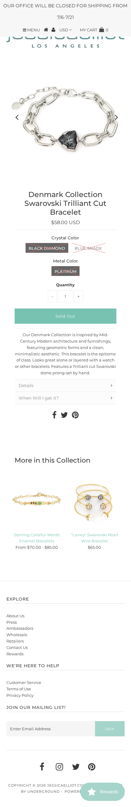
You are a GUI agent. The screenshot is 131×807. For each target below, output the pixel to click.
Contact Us (17, 647)
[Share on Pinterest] (75, 416)
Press (11, 622)
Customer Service (23, 682)
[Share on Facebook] (54, 416)
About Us (15, 615)
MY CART (94, 29)
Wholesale (16, 634)
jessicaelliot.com (67, 785)
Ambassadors (19, 628)
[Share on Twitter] (64, 416)
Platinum (65, 271)
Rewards (14, 653)
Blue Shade (88, 248)
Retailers (15, 641)
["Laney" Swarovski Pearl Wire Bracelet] (94, 501)
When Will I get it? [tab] (39, 398)
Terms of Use (18, 688)
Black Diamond (47, 248)
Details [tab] (26, 385)
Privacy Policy (20, 695)
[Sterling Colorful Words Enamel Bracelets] (36, 501)
